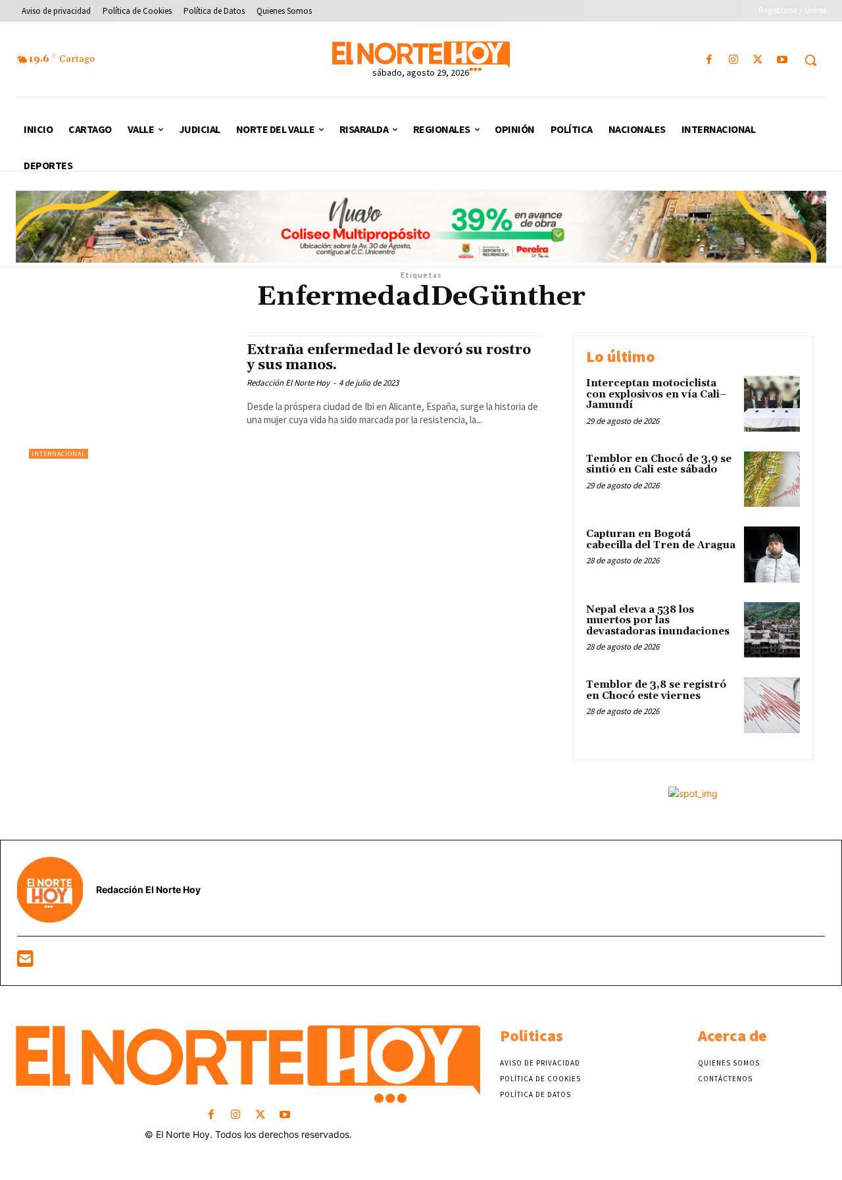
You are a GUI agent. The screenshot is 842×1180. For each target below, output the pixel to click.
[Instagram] (733, 60)
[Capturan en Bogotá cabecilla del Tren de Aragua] (772, 554)
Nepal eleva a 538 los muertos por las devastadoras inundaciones (658, 620)
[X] (758, 60)
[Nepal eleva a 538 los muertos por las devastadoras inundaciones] (772, 630)
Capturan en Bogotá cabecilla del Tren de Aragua (660, 540)
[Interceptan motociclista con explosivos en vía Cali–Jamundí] (772, 404)
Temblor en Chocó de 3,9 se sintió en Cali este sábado (658, 464)
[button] (810, 60)
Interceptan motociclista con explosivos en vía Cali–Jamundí (656, 394)
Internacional (59, 453)
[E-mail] (25, 961)
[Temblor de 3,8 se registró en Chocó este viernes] (772, 705)
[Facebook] (709, 60)
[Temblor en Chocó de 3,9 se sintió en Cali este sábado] (772, 479)
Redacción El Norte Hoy (288, 382)
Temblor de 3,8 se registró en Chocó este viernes (656, 690)
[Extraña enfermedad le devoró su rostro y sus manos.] (131, 397)
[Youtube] (782, 60)
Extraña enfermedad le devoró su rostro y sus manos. (389, 358)
